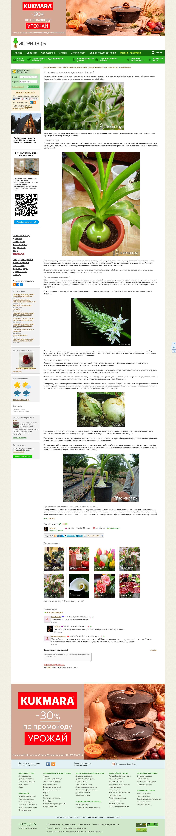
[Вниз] (174, 351)
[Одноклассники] (14, 284)
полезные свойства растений (143, 76)
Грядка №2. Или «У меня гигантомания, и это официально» (24, 300)
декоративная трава (96, 67)
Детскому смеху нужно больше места (26, 154)
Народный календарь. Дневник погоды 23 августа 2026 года (23, 340)
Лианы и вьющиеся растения (86, 787)
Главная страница (21, 235)
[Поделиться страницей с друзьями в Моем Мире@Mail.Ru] (61, 536)
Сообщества (48, 53)
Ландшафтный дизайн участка (120, 776)
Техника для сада (82, 805)
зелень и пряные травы (100, 76)
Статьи (63, 53)
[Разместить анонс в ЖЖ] (79, 536)
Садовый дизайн (115, 795)
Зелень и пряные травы (51, 781)
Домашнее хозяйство (146, 791)
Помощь (17, 275)
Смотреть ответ (18, 452)
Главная (18, 53)
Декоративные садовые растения (90, 773)
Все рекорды (17, 371)
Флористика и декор (83, 795)
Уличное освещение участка (119, 792)
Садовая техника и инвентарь (88, 802)
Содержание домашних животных (149, 799)
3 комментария (114, 528)
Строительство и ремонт (147, 773)
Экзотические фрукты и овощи (87, 790)
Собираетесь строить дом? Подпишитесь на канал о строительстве (25, 140)
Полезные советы (25, 810)
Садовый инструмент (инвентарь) (88, 807)
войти (49, 668)
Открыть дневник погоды (21, 400)
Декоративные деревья (84, 776)
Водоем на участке (116, 781)
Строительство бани (144, 784)
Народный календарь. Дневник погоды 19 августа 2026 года (23, 325)
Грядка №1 (16, 309)
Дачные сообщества (26, 779)
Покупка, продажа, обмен (28, 807)
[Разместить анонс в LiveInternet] (70, 536)
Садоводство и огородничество (57, 773)
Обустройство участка (118, 773)
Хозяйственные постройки (146, 781)
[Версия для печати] (102, 536)
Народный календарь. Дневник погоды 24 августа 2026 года (23, 319)
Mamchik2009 (56, 617)
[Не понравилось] (90, 617)
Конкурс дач (18, 253)
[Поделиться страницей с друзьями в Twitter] (63, 536)
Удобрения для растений (52, 798)
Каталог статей (20, 244)
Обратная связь (53, 824)
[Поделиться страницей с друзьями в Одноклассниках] (55, 536)
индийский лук (125, 67)
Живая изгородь (115, 787)
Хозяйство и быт (158, 60)
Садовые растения (50, 784)
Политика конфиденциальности (105, 824)
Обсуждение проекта (23, 259)
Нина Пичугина (68, 828)
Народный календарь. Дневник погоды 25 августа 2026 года (23, 314)
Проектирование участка (118, 798)
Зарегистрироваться (54, 664)
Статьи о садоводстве (27, 781)
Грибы (45, 795)
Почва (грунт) (48, 801)
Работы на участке (143, 793)
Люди (15, 250)
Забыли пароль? (18, 87)
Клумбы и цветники (116, 779)
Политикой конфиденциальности (22, 107)
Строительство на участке (108, 60)
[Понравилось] (93, 617)
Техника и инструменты (137, 60)
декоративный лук (111, 67)
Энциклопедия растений (103, 53)
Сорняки (46, 792)
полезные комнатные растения (82, 79)
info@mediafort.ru (97, 831)
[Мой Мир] (21, 284)
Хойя (15, 420)
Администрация (20, 269)
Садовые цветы (81, 781)
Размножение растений (51, 790)
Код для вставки (93, 535)
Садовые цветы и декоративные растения (47, 60)
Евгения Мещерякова (58, 636)
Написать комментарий (54, 612)
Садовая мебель (115, 801)
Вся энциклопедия (19, 438)
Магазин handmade (130, 53)
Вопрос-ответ (78, 53)
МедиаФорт (32, 828)
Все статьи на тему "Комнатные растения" (64, 600)
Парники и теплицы (50, 806)
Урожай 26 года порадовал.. (22, 305)
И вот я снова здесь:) (20, 335)
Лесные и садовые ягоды (52, 779)
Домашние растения (83, 792)
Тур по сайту (19, 265)
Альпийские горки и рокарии (119, 784)
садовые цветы (57, 76)
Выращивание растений (52, 787)
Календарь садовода (26, 799)
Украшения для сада (116, 804)
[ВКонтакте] (17, 284)
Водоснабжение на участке (119, 806)
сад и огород (68, 76)
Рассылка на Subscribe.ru (126, 764)
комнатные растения (82, 76)
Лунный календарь (25, 802)
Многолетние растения (84, 784)
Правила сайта (20, 272)
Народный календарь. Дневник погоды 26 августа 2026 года (23, 295)
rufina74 (51, 518)
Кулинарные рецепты (144, 805)
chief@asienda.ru (80, 828)
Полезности (24, 793)
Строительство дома (144, 776)
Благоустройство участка (85, 60)
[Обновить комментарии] (174, 347)
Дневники (32, 53)
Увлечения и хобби (143, 802)
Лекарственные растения (28, 805)
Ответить (54, 622)
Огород (46, 776)
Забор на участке (115, 790)
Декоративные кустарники (85, 779)
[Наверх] (174, 343)
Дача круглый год (143, 796)
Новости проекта (21, 262)
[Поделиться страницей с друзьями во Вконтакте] (58, 536)
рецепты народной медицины (120, 76)
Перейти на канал (24, 222)
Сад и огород (20, 60)
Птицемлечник (63, 79)
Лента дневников (25, 776)
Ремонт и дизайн (143, 779)
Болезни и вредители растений (54, 804)
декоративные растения (52, 67)
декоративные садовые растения (75, 67)
